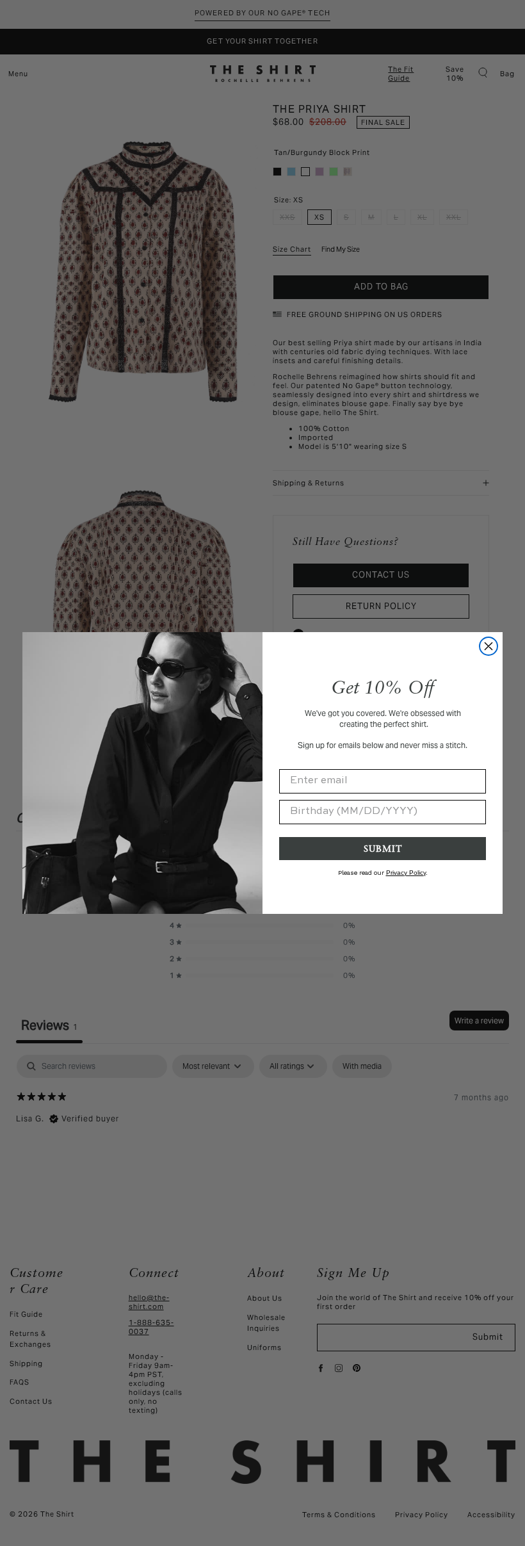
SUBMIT (383, 848)
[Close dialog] (488, 646)
